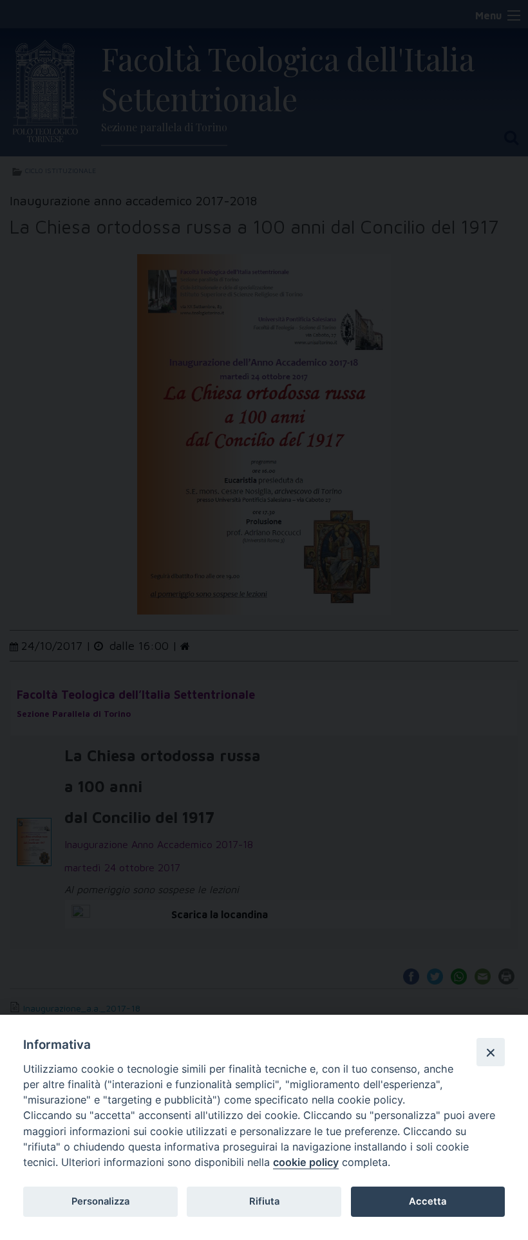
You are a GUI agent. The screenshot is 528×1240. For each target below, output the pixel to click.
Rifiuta (264, 1201)
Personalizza (100, 1201)
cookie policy (306, 1162)
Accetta (427, 1201)
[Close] (490, 1052)
